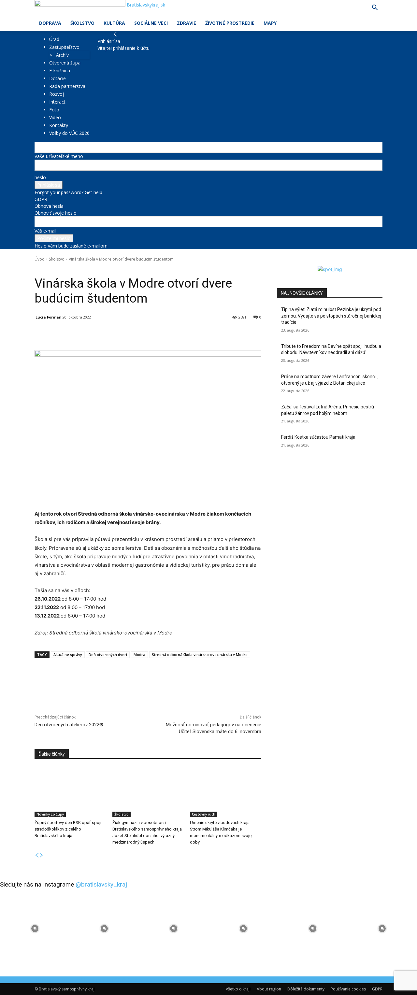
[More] (186, 333)
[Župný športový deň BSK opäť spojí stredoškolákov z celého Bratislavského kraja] (70, 792)
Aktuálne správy (67, 654)
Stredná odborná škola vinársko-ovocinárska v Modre (200, 654)
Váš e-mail (45, 231)
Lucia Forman (49, 317)
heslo (40, 177)
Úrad (54, 39)
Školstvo (82, 23)
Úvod (40, 259)
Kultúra (114, 23)
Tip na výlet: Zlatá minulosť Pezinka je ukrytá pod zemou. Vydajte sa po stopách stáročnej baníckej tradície (331, 316)
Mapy (270, 23)
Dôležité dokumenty (305, 989)
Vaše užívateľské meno (59, 156)
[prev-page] (37, 855)
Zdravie (186, 23)
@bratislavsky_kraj (101, 884)
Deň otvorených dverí (108, 654)
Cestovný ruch (203, 814)
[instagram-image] (34, 928)
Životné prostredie (229, 23)
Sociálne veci (151, 23)
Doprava (50, 23)
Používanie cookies (348, 989)
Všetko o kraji (238, 989)
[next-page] (41, 855)
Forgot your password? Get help (68, 192)
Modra (139, 654)
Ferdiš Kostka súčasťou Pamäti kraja (318, 437)
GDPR (41, 199)
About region (269, 989)
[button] (374, 8)
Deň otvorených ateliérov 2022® (69, 725)
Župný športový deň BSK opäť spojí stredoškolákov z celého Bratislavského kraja (68, 829)
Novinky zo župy (50, 814)
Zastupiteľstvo (64, 47)
